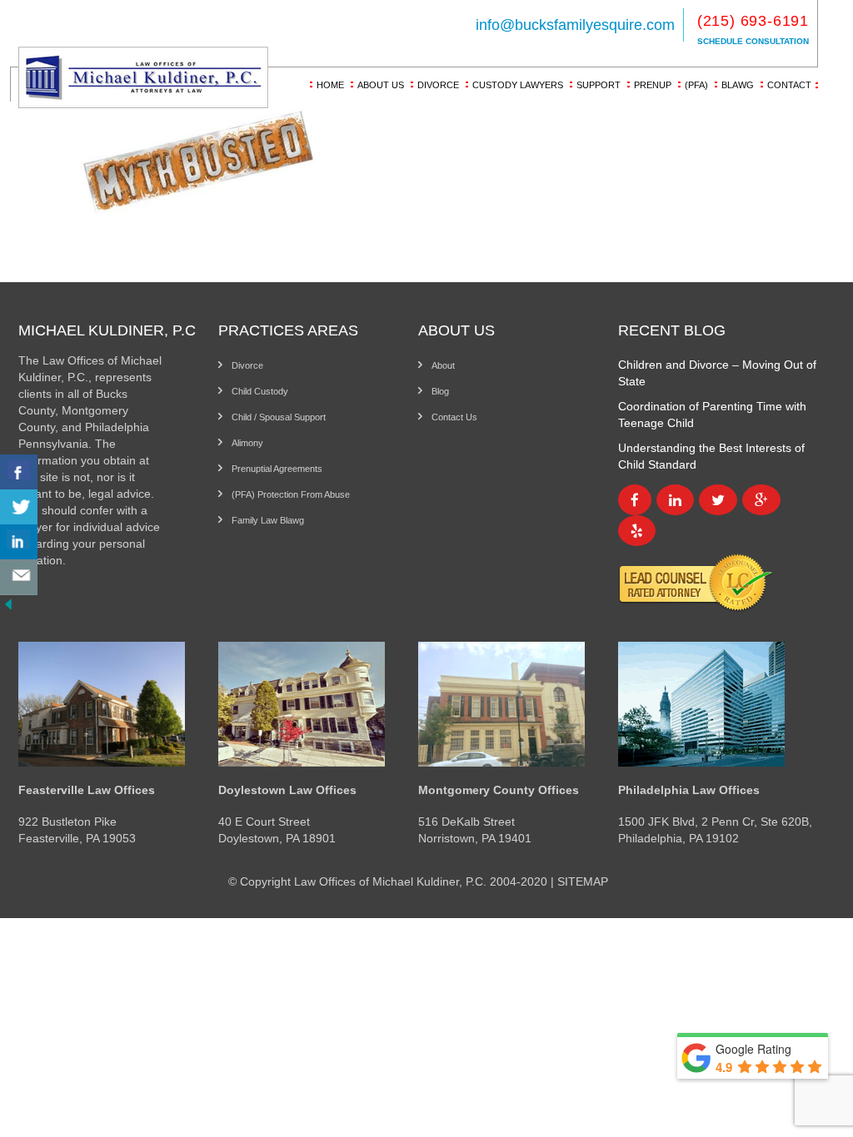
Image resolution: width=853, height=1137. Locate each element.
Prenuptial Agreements (277, 469)
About (443, 365)
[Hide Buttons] (8, 602)
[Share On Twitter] (18, 507)
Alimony (247, 443)
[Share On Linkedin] (18, 542)
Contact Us (454, 417)
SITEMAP (582, 881)
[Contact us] (18, 577)
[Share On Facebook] (18, 472)
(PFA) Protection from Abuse (291, 494)
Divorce (438, 85)
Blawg (737, 85)
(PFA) (696, 85)
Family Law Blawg (268, 520)
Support (598, 85)
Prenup (652, 85)
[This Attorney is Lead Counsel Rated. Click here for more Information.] (695, 581)
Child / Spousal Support (279, 417)
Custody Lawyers (517, 85)
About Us (380, 85)
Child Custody (260, 391)
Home (330, 85)
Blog (440, 391)
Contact (789, 85)
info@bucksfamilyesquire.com (575, 25)
